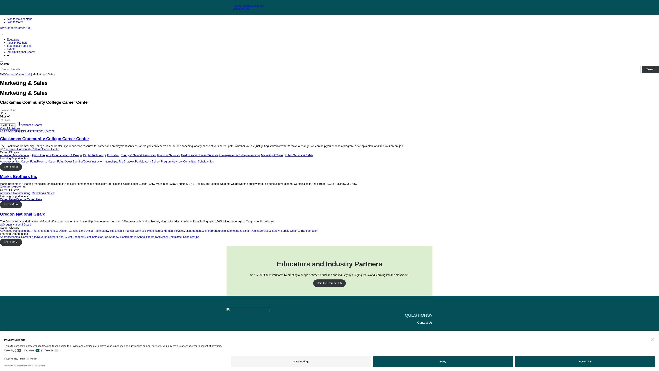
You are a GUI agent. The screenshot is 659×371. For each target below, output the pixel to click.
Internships (110, 161)
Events (11, 48)
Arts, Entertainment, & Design (64, 155)
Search (4, 64)
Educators (13, 39)
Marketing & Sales (272, 155)
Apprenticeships (10, 161)
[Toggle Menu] (1, 34)
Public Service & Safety (299, 155)
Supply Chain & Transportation (299, 230)
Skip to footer (15, 22)
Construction (76, 230)
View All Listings (10, 128)
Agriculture (38, 155)
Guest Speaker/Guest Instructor (83, 161)
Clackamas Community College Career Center (44, 138)
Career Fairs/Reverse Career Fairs (42, 161)
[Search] (8, 55)
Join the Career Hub (329, 283)
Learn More (11, 166)
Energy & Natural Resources (138, 155)
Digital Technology (94, 155)
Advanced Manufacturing (15, 155)
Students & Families (19, 45)
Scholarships (206, 161)
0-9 (3, 131)
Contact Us (424, 322)
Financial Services (168, 155)
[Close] (1, 61)
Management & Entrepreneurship (239, 155)
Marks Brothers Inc (18, 176)
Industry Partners (17, 42)
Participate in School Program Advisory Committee (165, 161)
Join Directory (241, 8)
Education (113, 155)
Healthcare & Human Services (199, 155)
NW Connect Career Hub (15, 27)
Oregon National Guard (23, 214)
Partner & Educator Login (248, 5)
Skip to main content (19, 19)
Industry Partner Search (21, 51)
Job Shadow (126, 161)
